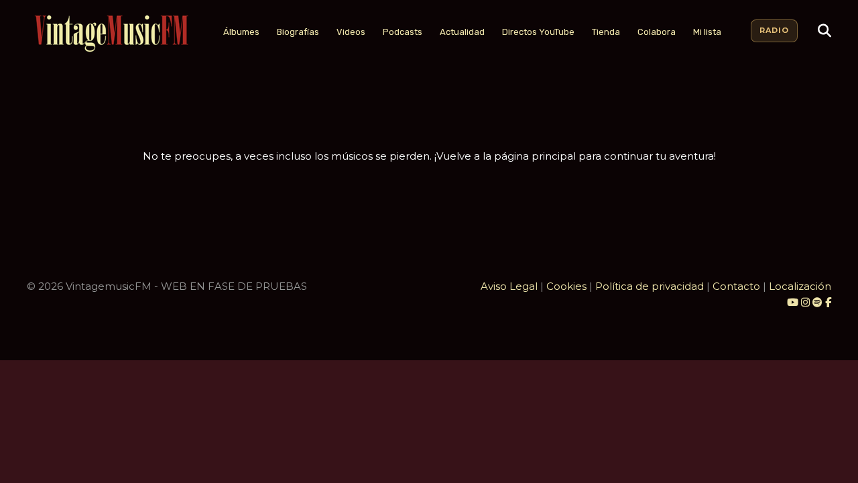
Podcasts (402, 32)
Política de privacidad (649, 286)
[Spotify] (817, 302)
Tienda (606, 32)
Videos (350, 32)
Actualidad (462, 32)
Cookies (566, 286)
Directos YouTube (538, 32)
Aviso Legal (509, 286)
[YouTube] (792, 302)
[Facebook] (828, 302)
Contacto (736, 286)
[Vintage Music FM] (110, 33)
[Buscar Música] (824, 31)
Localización (800, 286)
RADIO (774, 30)
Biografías (298, 32)
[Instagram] (806, 302)
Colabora (656, 32)
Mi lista (707, 32)
